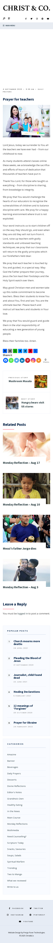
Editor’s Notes (14, 792)
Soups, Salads (14, 855)
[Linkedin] (22, 360)
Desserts (12, 779)
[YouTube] (48, 19)
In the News (13, 811)
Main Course (13, 817)
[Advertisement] (26, 57)
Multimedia (13, 830)
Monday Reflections (17, 823)
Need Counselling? (16, 836)
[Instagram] (37, 19)
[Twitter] (31, 19)
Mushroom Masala (20, 379)
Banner (11, 760)
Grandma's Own (15, 798)
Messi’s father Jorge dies (19, 548)
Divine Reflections (16, 786)
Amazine (11, 754)
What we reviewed (16, 880)
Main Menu (10, 25)
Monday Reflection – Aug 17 (21, 463)
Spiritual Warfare (16, 861)
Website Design (14, 932)
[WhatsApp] (15, 351)
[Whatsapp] (11, 360)
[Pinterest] (42, 19)
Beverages (12, 767)
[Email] (10, 351)
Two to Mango (14, 874)
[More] (38, 360)
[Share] (35, 351)
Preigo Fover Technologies (34, 932)
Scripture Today (15, 842)
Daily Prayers (14, 773)
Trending (12, 868)
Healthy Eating (14, 804)
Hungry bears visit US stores (32, 403)
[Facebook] (26, 19)
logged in (22, 613)
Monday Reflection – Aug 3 (20, 587)
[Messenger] (20, 351)
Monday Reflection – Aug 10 (21, 504)
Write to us (13, 886)
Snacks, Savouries (16, 849)
